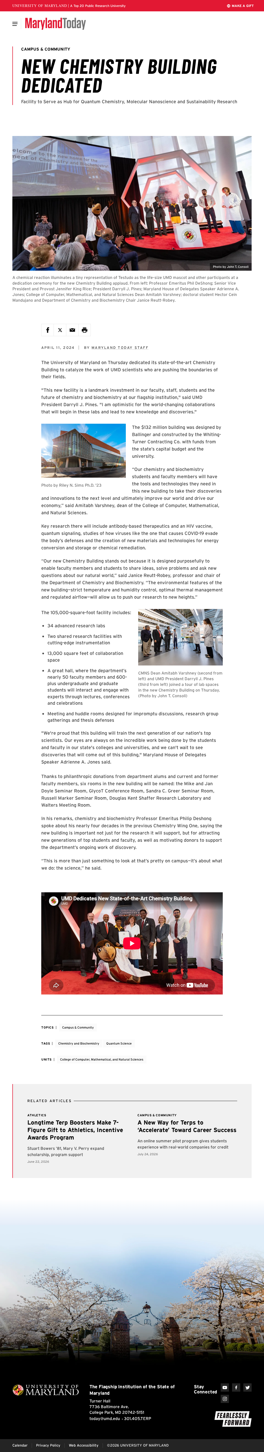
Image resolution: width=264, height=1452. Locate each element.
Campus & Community (78, 1027)
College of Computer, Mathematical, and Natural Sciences (101, 1059)
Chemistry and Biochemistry (78, 1043)
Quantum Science (119, 1043)
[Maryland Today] (55, 24)
